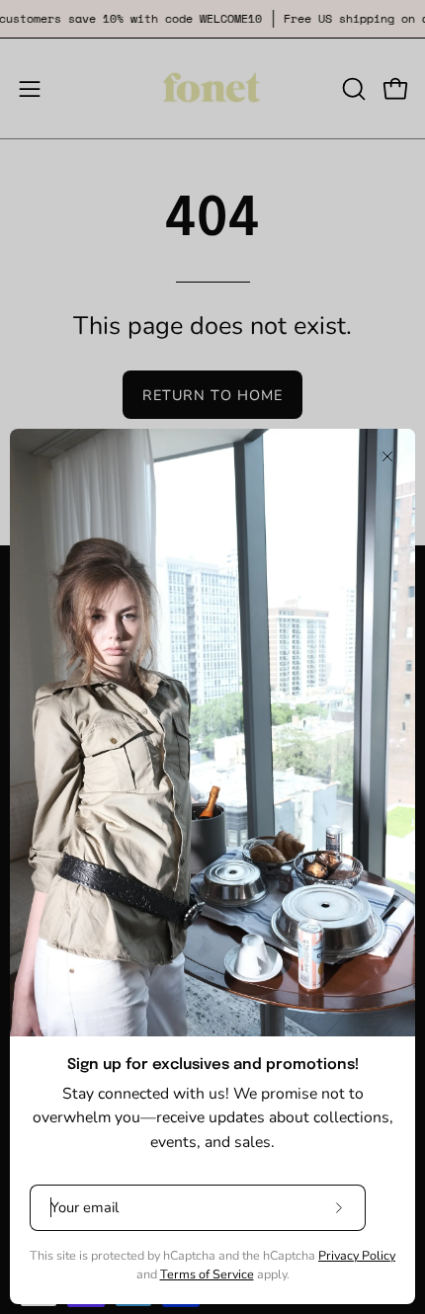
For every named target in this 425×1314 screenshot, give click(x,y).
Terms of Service (207, 1274)
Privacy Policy (356, 1255)
